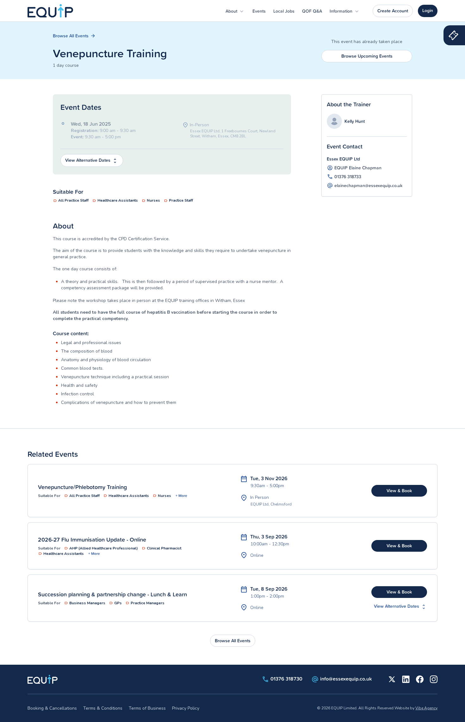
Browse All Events (71, 36)
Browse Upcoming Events (367, 56)
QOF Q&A (312, 11)
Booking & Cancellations (52, 708)
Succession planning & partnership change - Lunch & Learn (112, 594)
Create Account (392, 11)
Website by (415, 708)
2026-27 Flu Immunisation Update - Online (92, 539)
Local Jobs (283, 11)
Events (259, 11)
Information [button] (342, 11)
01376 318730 (286, 678)
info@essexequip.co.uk (346, 678)
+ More (181, 495)
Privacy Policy (185, 708)
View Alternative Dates (88, 160)
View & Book (399, 490)
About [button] (232, 11)
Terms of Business (147, 708)
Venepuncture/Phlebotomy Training (82, 487)
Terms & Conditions (102, 708)
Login (427, 10)
